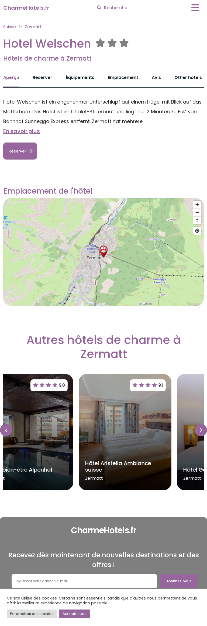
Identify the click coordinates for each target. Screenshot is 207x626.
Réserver (42, 77)
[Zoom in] (197, 204)
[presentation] (6, 430)
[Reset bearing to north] (197, 220)
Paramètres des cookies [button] (31, 613)
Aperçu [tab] (11, 77)
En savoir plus (21, 131)
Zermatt (33, 26)
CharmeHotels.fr (26, 8)
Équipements (80, 77)
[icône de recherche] (99, 7)
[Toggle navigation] (195, 7)
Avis (156, 77)
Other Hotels (188, 77)
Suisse (9, 26)
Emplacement (123, 77)
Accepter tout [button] (75, 613)
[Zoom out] (197, 212)
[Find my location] (197, 231)
